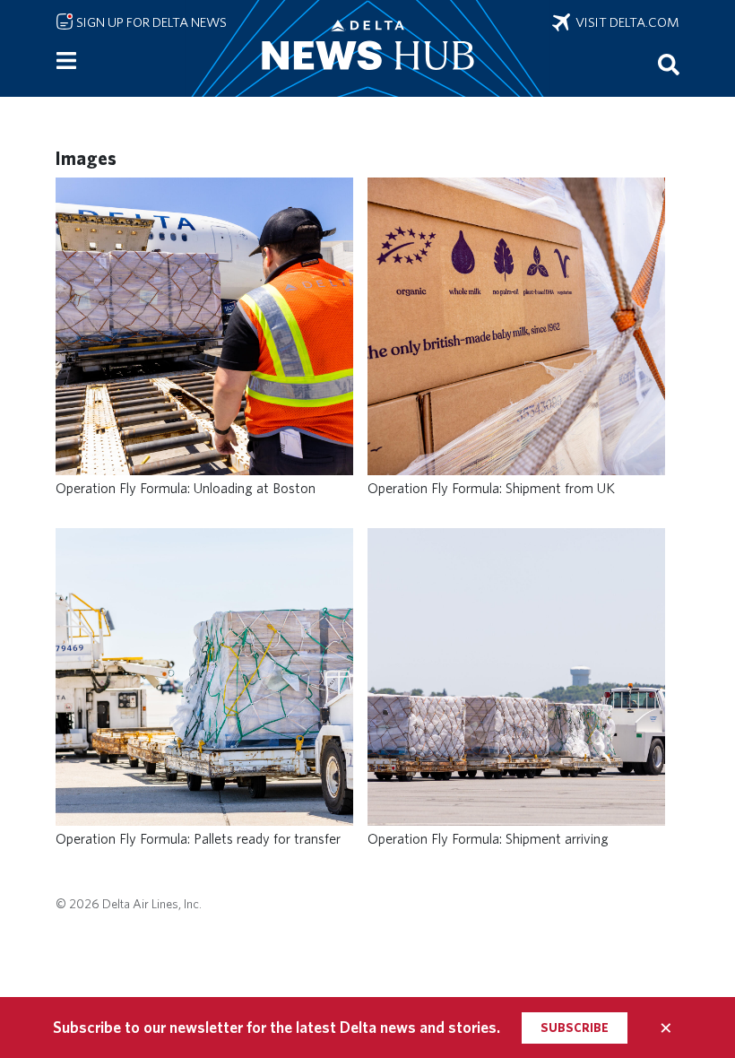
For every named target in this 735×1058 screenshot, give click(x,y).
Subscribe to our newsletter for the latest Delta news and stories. (276, 1027)
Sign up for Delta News (150, 22)
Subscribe (574, 1027)
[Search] (668, 63)
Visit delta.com (624, 22)
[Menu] (66, 61)
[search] (668, 63)
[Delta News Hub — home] (367, 48)
